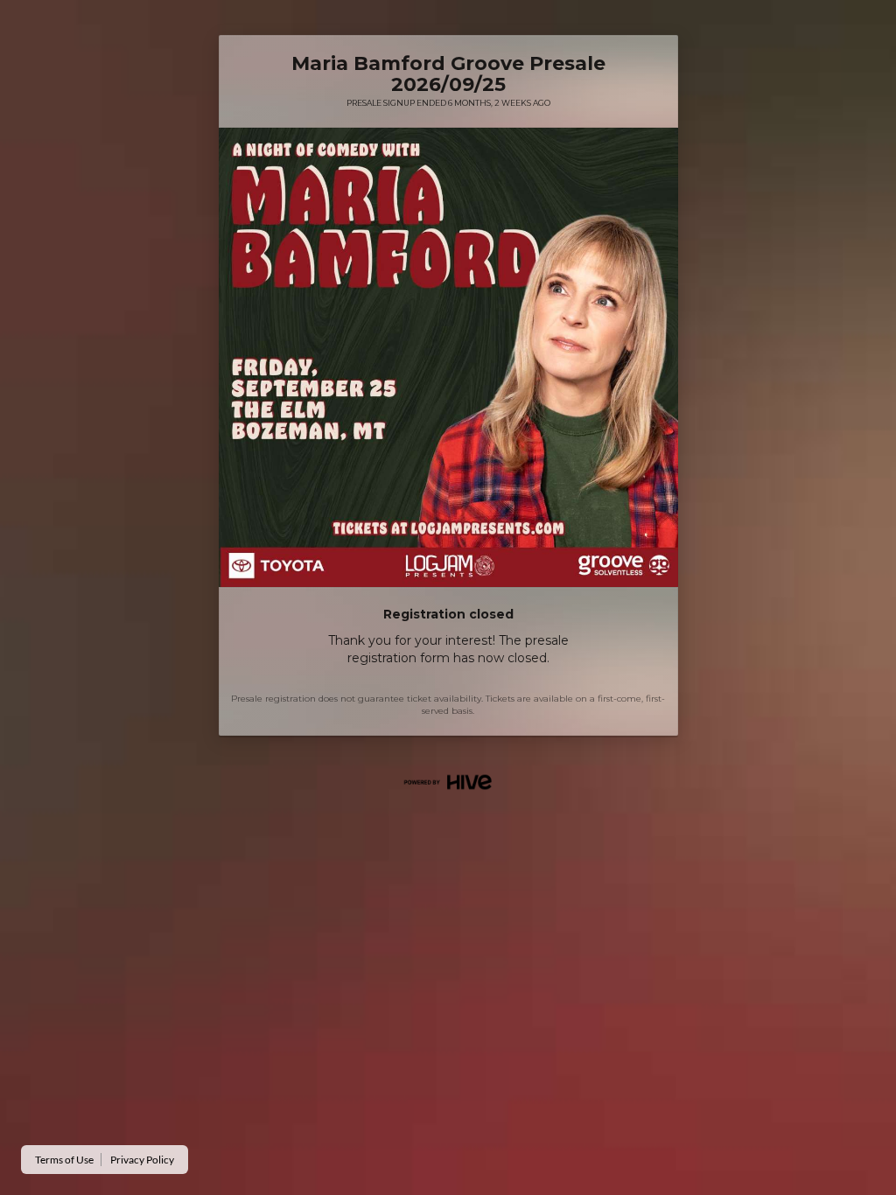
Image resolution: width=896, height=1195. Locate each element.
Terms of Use (64, 1159)
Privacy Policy (142, 1159)
